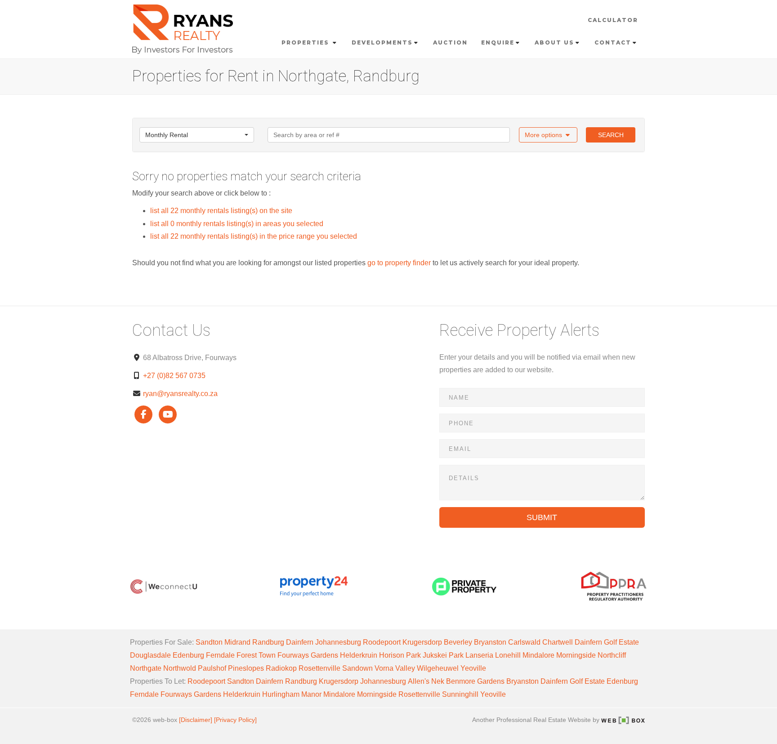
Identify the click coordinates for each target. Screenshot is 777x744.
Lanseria (479, 655)
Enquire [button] (497, 42)
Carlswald (524, 642)
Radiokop (281, 668)
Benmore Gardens (475, 681)
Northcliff (612, 655)
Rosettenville (319, 668)
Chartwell (557, 642)
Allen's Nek (426, 681)
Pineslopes (246, 668)
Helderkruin (358, 655)
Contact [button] (612, 42)
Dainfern (299, 642)
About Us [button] (554, 42)
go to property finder (399, 263)
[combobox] (196, 135)
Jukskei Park (443, 655)
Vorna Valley (395, 668)
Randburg (268, 642)
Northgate (145, 668)
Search (611, 134)
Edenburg (188, 655)
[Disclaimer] (195, 720)
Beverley (458, 642)
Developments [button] (382, 42)
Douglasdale (150, 655)
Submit (542, 517)
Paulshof (212, 668)
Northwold (179, 668)
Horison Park (400, 655)
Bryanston (490, 642)
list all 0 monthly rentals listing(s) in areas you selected (236, 223)
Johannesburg (338, 642)
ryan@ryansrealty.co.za (180, 393)
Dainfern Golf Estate (607, 642)
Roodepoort (382, 642)
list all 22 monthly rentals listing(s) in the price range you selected (253, 236)
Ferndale (220, 655)
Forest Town (256, 655)
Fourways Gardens (307, 655)
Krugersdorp (422, 642)
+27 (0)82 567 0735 (174, 375)
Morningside (576, 655)
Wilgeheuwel (438, 668)
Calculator (613, 20)
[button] (548, 135)
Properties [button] (306, 42)
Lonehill (508, 655)
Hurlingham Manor (292, 694)
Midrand (237, 642)
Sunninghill (460, 694)
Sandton (209, 642)
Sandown (357, 668)
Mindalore (538, 655)
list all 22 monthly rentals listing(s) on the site (221, 210)
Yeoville (473, 668)
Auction (450, 42)
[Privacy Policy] (235, 720)
